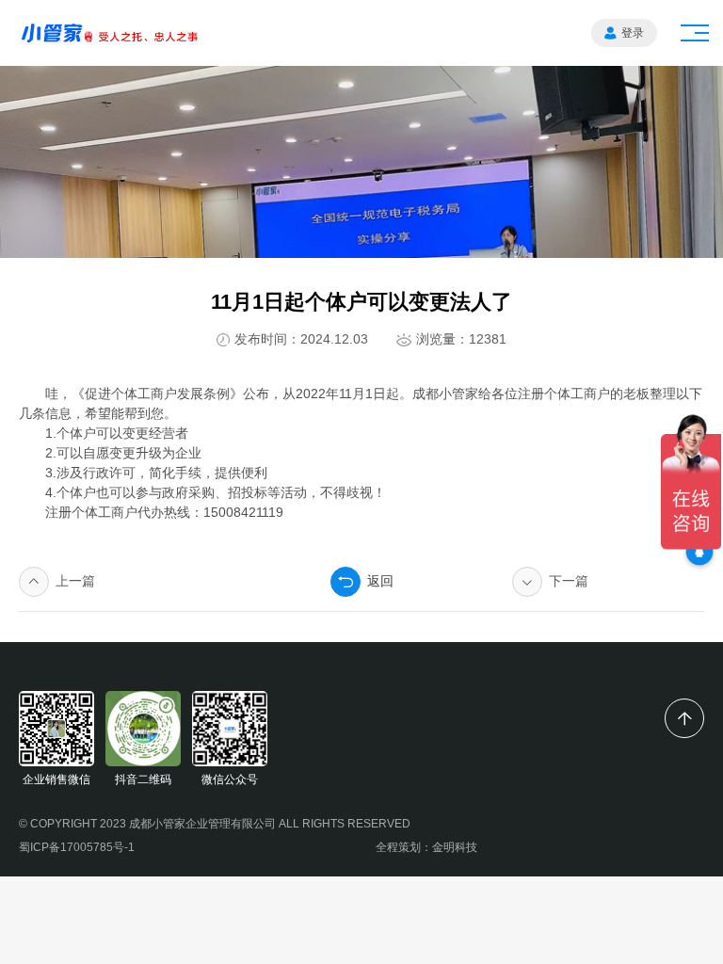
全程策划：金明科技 (426, 847)
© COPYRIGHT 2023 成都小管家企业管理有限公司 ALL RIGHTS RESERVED (214, 823)
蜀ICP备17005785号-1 (77, 847)
